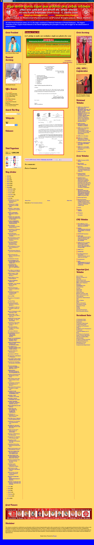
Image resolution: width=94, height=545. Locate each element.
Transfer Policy (11, 301)
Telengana (80, 212)
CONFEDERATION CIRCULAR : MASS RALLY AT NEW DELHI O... (13, 266)
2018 (8, 187)
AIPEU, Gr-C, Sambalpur (83, 128)
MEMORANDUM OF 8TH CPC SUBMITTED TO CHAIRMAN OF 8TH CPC (84, 263)
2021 (8, 181)
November (10, 190)
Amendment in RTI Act (13, 353)
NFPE (79, 261)
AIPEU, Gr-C (80, 249)
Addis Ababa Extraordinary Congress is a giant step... (14, 388)
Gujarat (79, 209)
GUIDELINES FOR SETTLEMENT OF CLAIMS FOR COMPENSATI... (12, 410)
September (10, 194)
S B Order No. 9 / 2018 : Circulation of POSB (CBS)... (13, 205)
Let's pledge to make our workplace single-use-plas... (14, 308)
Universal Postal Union (81, 309)
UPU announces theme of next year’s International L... (14, 251)
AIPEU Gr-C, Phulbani (83, 138)
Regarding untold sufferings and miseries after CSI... (14, 441)
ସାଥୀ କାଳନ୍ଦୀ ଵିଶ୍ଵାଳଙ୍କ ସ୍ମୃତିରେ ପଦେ (13, 281)
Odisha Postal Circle (81, 280)
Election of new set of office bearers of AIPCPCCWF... (13, 431)
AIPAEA (79, 228)
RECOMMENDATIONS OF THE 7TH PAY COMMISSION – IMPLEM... (14, 334)
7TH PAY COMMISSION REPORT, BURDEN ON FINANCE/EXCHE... (13, 222)
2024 (8, 176)
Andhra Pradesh (81, 173)
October (10, 192)
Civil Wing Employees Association (83, 254)
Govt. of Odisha (80, 300)
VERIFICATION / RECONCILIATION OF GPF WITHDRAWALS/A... (14, 371)
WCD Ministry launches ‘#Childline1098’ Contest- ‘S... (13, 293)
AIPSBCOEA (80, 251)
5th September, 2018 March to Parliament (14, 356)
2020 (8, 183)
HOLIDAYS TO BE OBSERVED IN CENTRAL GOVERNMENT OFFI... (14, 392)
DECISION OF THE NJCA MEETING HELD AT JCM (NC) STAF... (14, 426)
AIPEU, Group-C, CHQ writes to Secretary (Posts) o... (13, 274)
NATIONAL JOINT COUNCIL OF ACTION (13, 396)
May (9, 488)
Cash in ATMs (11, 296)
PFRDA (78, 307)
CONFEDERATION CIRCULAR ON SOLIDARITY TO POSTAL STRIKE (84, 230)
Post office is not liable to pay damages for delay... (14, 271)
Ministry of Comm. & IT (81, 277)
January (10, 496)
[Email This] (55, 159)
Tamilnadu (80, 166)
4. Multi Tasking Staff (81, 324)
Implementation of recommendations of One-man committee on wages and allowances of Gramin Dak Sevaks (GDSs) (84, 131)
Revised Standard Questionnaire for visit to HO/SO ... (13, 234)
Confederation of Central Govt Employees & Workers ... (14, 384)
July (9, 198)
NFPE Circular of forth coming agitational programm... (13, 473)
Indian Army (79, 289)
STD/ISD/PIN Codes (80, 285)
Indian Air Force (80, 292)
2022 (8, 179)
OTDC (77, 301)
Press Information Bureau (82, 311)
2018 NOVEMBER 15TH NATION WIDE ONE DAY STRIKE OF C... (14, 262)
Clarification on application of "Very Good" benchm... (13, 415)
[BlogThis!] (57, 159)
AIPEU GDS (80, 235)
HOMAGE (80, 210)
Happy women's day (82, 164)
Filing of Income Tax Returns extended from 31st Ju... (14, 255)
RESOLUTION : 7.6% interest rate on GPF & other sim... (13, 315)
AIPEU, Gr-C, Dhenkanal (83, 107)
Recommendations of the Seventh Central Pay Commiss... (14, 239)
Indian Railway (79, 286)
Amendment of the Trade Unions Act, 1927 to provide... (13, 324)
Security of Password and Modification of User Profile (14, 375)
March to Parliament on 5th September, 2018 (14, 312)
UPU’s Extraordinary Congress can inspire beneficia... (13, 328)
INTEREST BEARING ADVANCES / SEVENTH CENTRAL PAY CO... (13, 402)
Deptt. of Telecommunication (83, 281)
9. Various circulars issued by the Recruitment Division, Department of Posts (83, 341)
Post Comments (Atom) (36, 202)
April (9, 490)
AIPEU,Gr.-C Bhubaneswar (84, 142)
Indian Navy (79, 290)
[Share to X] (58, 159)
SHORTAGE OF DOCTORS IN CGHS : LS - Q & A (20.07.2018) (14, 319)
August (10, 196)
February (10, 494)
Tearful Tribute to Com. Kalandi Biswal (13, 278)
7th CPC (78, 308)
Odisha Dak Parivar (82, 197)
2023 (8, 178)
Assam (79, 207)
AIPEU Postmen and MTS (84, 242)
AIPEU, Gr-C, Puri (82, 151)
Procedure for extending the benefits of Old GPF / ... (14, 363)
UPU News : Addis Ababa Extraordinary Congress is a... (14, 209)
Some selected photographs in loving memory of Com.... (13, 226)
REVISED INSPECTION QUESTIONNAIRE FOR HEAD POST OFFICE (13, 456)
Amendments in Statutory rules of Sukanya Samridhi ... (14, 230)
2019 (8, 185)
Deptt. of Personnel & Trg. (82, 295)
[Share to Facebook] (59, 159)
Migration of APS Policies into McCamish (14, 434)
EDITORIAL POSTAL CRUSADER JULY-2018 (13, 399)
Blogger (55, 536)
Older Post (69, 200)
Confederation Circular (13, 258)
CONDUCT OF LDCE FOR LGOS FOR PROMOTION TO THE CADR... (14, 218)
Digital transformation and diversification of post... (14, 449)
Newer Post (27, 200)
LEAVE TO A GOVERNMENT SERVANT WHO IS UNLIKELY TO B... (14, 339)
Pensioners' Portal (80, 305)
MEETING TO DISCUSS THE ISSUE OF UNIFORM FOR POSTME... (14, 483)
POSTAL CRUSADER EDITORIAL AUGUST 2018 (13, 214)
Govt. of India (79, 276)
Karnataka (80, 215)
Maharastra (80, 189)
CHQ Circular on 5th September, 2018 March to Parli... (14, 469)
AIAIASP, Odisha (81, 177)
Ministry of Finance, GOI (82, 293)
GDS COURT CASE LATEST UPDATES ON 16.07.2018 (14, 359)
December (10, 189)
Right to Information (81, 303)
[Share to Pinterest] (61, 159)
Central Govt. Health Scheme (83, 297)
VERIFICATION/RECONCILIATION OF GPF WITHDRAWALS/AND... (14, 343)
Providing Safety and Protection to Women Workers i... (13, 304)
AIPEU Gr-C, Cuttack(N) (83, 146)
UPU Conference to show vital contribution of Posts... (14, 247)
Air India (78, 288)
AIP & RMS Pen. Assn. (83, 223)
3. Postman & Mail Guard (82, 323)
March (9, 492)
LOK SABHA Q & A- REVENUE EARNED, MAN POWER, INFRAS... (14, 348)
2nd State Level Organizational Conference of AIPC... (13, 465)
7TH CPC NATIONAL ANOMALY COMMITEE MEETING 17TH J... (13, 367)
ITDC (77, 299)
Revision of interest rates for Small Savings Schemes (14, 461)
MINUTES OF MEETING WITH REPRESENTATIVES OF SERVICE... (14, 478)
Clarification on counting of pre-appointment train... (14, 422)
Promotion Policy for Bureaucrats (13, 351)
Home (48, 200)
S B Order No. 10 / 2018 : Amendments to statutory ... (13, 201)
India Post (78, 278)
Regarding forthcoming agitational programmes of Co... (14, 445)
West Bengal (81, 163)
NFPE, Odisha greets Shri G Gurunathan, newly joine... (14, 380)
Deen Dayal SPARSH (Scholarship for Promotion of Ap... (12, 243)
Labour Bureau (79, 296)
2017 (8, 498)
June (9, 486)
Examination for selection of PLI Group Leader (14, 437)
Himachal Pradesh (82, 199)
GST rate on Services (13, 331)
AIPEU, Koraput (81, 123)
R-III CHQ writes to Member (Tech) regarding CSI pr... (14, 419)
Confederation (81, 259)
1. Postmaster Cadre (81, 319)
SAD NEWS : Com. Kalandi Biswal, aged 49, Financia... (14, 284)
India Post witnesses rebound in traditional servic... (13, 289)
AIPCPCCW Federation (83, 233)
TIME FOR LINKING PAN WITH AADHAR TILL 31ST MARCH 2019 (13, 452)
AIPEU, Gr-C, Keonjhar (83, 135)
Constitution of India (81, 304)
